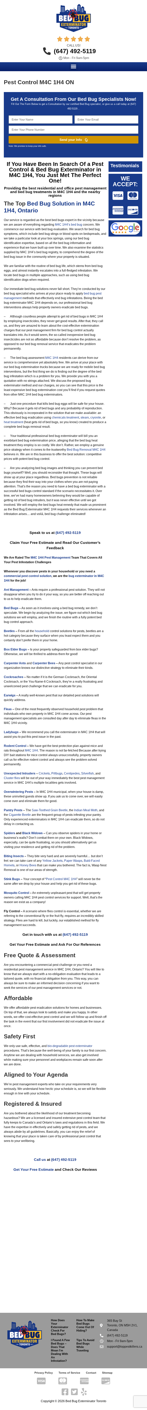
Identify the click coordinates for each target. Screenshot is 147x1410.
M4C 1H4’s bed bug (68, 224)
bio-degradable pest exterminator (69, 1046)
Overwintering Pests (18, 791)
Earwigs (10, 695)
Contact (91, 1372)
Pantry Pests (13, 810)
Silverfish (87, 773)
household (42, 631)
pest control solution (36, 576)
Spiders (9, 833)
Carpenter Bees (44, 663)
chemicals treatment (65, 417)
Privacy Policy (43, 1372)
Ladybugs (11, 732)
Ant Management (16, 589)
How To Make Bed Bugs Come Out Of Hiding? (85, 1325)
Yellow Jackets (52, 860)
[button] (73, 66)
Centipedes (72, 773)
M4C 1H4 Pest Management (50, 557)
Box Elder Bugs (15, 649)
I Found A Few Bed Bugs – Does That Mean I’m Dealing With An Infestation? (60, 1350)
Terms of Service (69, 1372)
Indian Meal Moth (85, 810)
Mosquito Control (16, 892)
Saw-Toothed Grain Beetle (50, 810)
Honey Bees (28, 865)
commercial (12, 576)
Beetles (9, 631)
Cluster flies (12, 778)
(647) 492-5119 (68, 533)
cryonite (95, 417)
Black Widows (32, 833)
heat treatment (13, 422)
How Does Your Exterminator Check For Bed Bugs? (59, 1327)
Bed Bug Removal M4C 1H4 (86, 449)
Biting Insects (14, 856)
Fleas (8, 709)
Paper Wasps (73, 860)
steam (85, 417)
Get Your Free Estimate (33, 1170)
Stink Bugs (12, 879)
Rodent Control (15, 745)
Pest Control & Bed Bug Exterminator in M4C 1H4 (56, 169)
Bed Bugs (11, 608)
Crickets (44, 773)
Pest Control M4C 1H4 (61, 879)
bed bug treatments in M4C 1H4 (45, 192)
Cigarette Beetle (20, 814)
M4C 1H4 (51, 357)
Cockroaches (13, 677)
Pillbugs (56, 773)
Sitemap (107, 1372)
